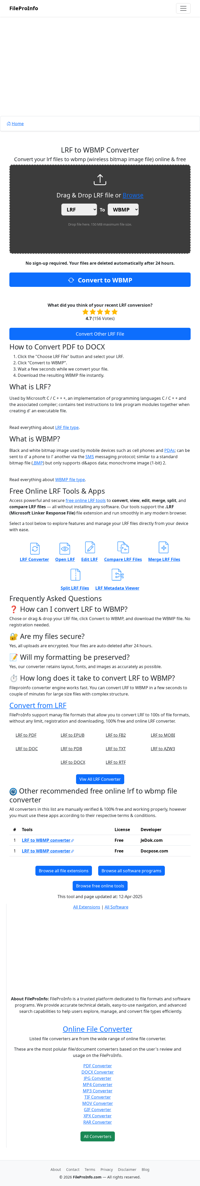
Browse (133, 195)
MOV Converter (97, 1103)
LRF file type (67, 427)
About (56, 1169)
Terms (90, 1169)
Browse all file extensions (64, 871)
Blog (145, 1169)
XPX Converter (98, 1116)
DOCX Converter (98, 1072)
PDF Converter (97, 1066)
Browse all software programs (131, 871)
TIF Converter (97, 1097)
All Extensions (86, 907)
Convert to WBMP (104, 280)
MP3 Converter (98, 1091)
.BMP (38, 463)
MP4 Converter (98, 1084)
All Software (116, 907)
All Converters (97, 1136)
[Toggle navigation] (183, 8)
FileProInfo (23, 8)
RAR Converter (97, 1122)
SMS (89, 456)
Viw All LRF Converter (100, 779)
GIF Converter (97, 1109)
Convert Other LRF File (100, 334)
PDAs (169, 450)
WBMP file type (70, 479)
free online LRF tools (86, 500)
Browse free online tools (100, 886)
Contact (72, 1169)
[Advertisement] (100, 78)
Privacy (107, 1169)
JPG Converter (97, 1078)
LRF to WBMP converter (46, 840)
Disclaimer (127, 1169)
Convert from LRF (37, 705)
